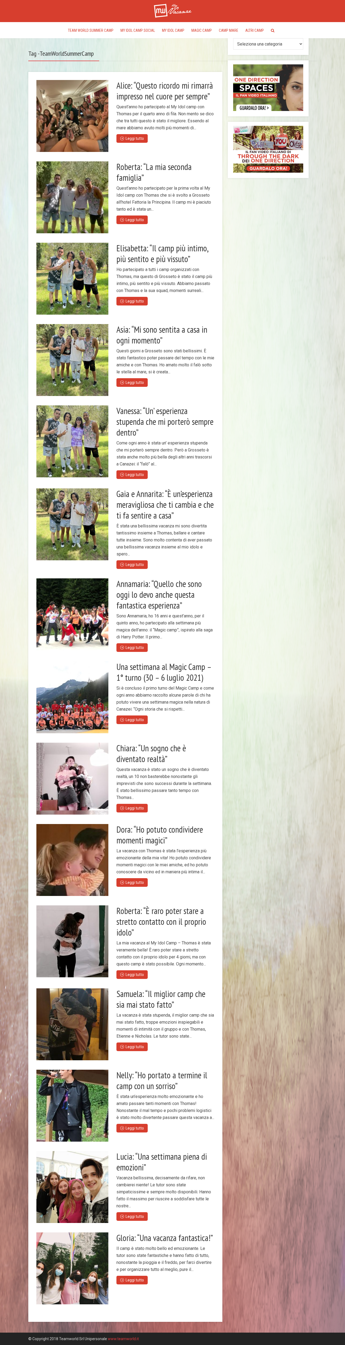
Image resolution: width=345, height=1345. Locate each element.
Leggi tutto (135, 138)
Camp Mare (228, 30)
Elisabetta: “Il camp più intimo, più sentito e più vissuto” (162, 253)
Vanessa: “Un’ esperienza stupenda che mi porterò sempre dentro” (164, 421)
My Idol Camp (173, 30)
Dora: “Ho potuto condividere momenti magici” (159, 835)
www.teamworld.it (123, 1339)
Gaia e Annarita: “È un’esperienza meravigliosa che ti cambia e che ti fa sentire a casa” (165, 504)
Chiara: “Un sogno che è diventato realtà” (151, 753)
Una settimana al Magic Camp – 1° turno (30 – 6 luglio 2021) (163, 672)
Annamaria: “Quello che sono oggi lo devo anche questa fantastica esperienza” (159, 594)
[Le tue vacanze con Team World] (172, 10)
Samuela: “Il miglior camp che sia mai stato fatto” (160, 999)
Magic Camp (201, 30)
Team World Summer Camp (90, 30)
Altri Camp (254, 30)
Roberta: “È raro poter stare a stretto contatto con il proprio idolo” (161, 921)
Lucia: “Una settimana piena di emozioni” (161, 1162)
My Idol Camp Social (137, 30)
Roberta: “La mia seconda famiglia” (154, 172)
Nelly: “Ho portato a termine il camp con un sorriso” (161, 1080)
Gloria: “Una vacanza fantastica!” (164, 1237)
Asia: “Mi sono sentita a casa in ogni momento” (161, 335)
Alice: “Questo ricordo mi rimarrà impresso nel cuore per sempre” (164, 91)
